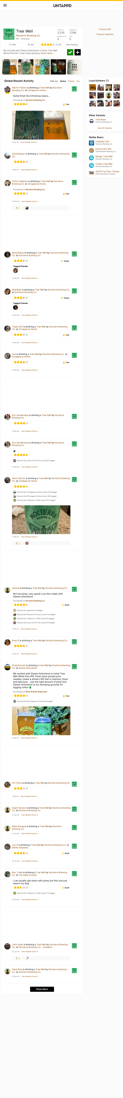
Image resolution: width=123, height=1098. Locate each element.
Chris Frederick (20, 181)
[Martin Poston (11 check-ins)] (116, 95)
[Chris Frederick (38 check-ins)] (108, 88)
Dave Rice (17, 969)
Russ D (15, 640)
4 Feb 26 (15, 654)
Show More (47, 53)
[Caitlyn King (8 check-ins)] (108, 103)
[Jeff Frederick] (27, 208)
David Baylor (18, 153)
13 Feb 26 (15, 370)
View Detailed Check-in (29, 142)
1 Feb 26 (15, 796)
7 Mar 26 (15, 170)
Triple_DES (17, 326)
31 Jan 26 (15, 815)
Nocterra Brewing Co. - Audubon (35, 947)
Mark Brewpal (19, 826)
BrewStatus (18, 252)
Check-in (70, 52)
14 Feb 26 (15, 278)
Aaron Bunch (18, 478)
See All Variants (105, 128)
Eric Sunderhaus (20, 415)
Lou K (15, 845)
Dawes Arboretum (28, 668)
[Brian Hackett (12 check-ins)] (100, 95)
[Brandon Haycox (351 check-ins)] (92, 88)
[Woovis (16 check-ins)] (92, 95)
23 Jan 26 (15, 951)
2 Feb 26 (15, 738)
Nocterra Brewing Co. (28, 35)
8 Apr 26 (15, 142)
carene (15, 588)
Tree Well (44, 87)
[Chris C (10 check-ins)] (92, 103)
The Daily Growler (28, 875)
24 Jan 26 (15, 861)
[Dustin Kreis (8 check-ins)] (100, 103)
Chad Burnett (19, 665)
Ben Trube (17, 872)
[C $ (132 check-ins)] (100, 88)
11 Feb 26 (15, 537)
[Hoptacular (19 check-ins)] (116, 88)
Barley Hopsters (20, 847)
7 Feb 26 (15, 629)
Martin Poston (19, 87)
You (78, 81)
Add (77, 52)
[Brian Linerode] (27, 543)
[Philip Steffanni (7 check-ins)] (116, 103)
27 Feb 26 (15, 201)
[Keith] (27, 958)
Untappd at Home (37, 90)
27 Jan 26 (15, 833)
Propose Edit (105, 29)
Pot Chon (17, 783)
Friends (71, 81)
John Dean (17, 944)
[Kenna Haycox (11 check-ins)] (108, 95)
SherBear (16, 289)
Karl (14, 354)
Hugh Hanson (19, 808)
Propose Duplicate (105, 34)
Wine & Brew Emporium (36, 691)
